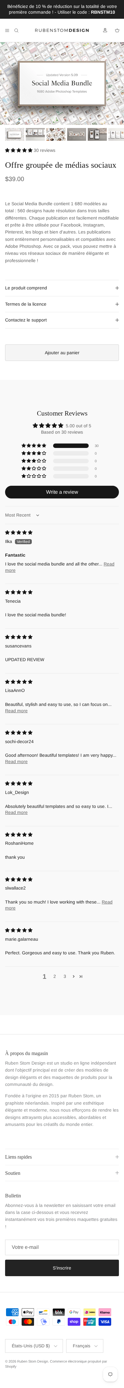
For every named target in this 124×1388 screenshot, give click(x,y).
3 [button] (65, 976)
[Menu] (7, 30)
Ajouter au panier (62, 352)
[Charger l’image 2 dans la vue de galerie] (62, 83)
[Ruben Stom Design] (62, 30)
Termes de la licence (25, 304)
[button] (19, 150)
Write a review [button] (62, 492)
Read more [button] (16, 710)
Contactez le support (26, 319)
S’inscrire (62, 1267)
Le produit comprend (26, 287)
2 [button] (54, 976)
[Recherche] (21, 30)
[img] (18, 532)
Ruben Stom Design (32, 1361)
